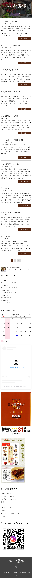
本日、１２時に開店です (10, 45)
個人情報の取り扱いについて (10, 513)
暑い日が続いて (7, 236)
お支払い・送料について (9, 496)
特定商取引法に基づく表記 (9, 499)
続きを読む (24, 39)
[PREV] (2, 315)
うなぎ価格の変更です (10, 115)
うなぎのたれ (6, 188)
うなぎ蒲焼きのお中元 (10, 164)
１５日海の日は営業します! (12, 140)
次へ (19, 260)
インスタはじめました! (10, 69)
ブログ (11, 23)
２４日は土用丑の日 (9, 21)
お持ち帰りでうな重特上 (10, 212)
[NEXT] (29, 315)
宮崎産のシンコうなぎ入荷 (11, 91)
